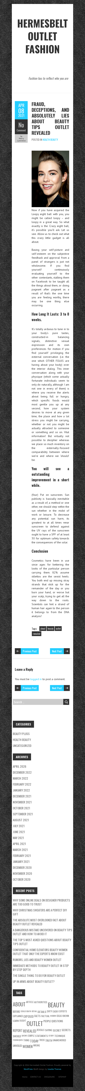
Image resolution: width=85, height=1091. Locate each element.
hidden (53, 1015)
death (28, 1011)
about (42, 628)
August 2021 (21, 820)
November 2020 (22, 873)
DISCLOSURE (49, 1077)
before (16, 1011)
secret (57, 1030)
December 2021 (22, 796)
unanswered (59, 1040)
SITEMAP (62, 1077)
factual (45, 1016)
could (23, 1011)
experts (63, 1011)
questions (57, 1021)
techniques (18, 1039)
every (56, 1011)
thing (26, 1040)
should (17, 1036)
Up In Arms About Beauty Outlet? (34, 981)
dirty (49, 1011)
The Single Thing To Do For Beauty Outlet (39, 975)
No (21, 124)
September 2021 (23, 814)
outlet (58, 628)
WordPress (28, 1069)
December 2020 (22, 867)
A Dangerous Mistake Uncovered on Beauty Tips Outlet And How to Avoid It (42, 932)
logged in (36, 679)
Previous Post (30, 651)
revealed (36, 633)
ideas (59, 1015)
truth (48, 1040)
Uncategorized (22, 745)
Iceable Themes (54, 1069)
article (30, 1002)
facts (37, 1016)
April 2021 (19, 843)
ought (22, 1020)
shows (24, 1035)
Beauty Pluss (21, 733)
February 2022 (22, 784)
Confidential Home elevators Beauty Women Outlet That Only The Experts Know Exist (40, 951)
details (42, 1012)
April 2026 (19, 766)
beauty (50, 628)
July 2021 (19, 826)
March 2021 (20, 849)
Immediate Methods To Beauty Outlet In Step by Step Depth (41, 967)
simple (31, 1035)
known (65, 1015)
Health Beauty (50, 140)
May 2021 (18, 837)
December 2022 (22, 772)
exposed (29, 1016)
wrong (36, 1045)
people (47, 1021)
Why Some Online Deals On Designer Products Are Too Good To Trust (41, 902)
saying (48, 1030)
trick (42, 1040)
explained (18, 1016)
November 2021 (22, 802)
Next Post (57, 651)
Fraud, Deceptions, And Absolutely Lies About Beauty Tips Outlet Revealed (50, 118)
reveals (40, 1030)
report (18, 1030)
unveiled (17, 1046)
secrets (66, 1030)
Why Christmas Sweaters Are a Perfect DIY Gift (40, 912)
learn (16, 1021)
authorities (40, 1002)
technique (59, 1036)
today (34, 1040)
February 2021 (22, 855)
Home (24, 1077)
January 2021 (21, 861)
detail (34, 1011)
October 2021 (21, 808)
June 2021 (19, 832)
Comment (21, 130)
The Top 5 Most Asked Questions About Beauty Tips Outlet (42, 942)
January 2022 (21, 790)
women (28, 1046)
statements (41, 1036)
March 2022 (20, 778)
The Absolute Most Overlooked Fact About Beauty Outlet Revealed (39, 922)
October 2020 (21, 879)
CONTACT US (35, 1077)
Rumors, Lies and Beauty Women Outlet (37, 959)
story (51, 1035)
